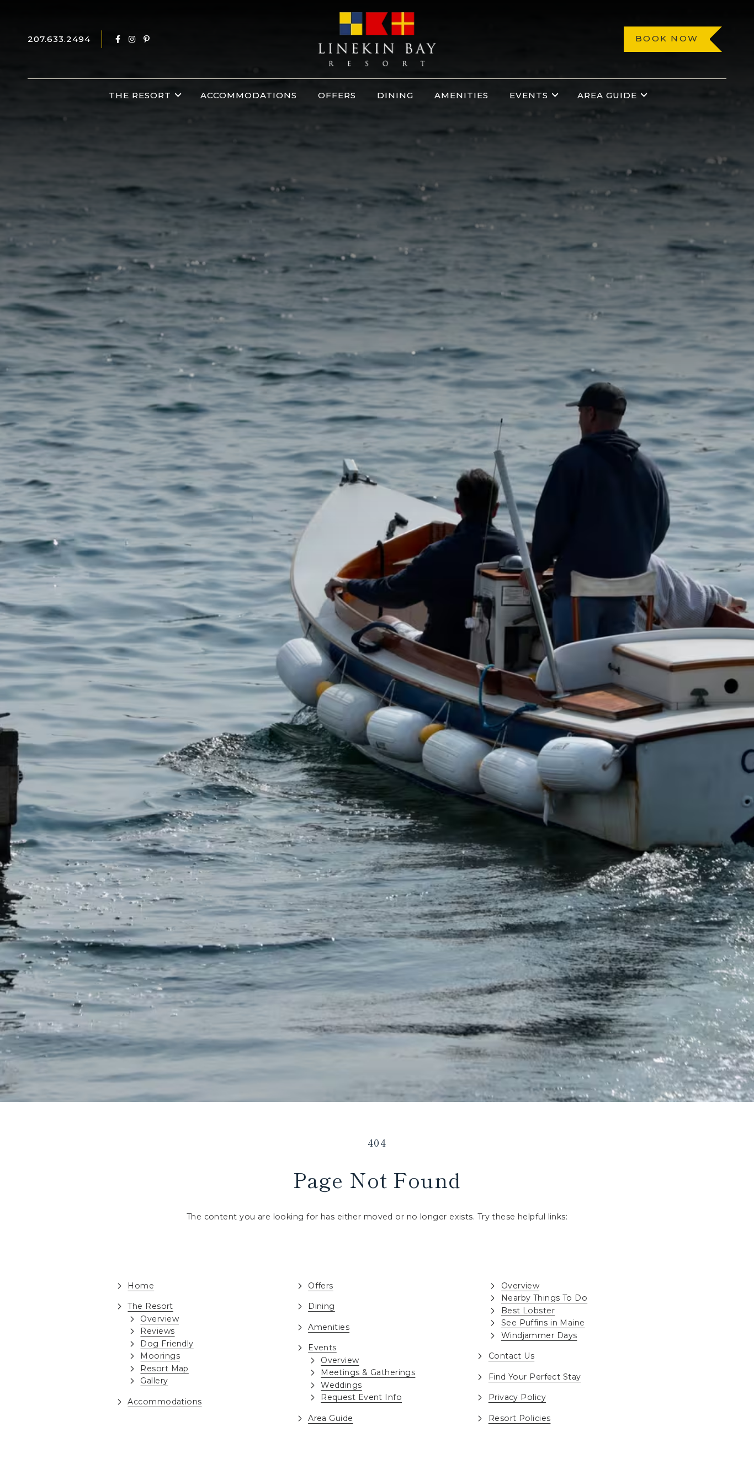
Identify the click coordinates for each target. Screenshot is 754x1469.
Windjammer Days (539, 1335)
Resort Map (164, 1368)
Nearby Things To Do (544, 1298)
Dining (395, 95)
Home (141, 1286)
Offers (337, 95)
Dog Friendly (166, 1344)
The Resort (140, 95)
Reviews (157, 1331)
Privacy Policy (517, 1397)
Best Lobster (528, 1311)
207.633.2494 (59, 39)
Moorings (160, 1356)
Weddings (341, 1385)
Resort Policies (519, 1418)
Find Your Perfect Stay (534, 1377)
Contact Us (511, 1356)
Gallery (154, 1381)
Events (528, 95)
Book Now (666, 38)
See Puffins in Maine (543, 1323)
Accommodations (248, 95)
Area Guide (607, 95)
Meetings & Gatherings (368, 1372)
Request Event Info (361, 1397)
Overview (159, 1319)
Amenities (461, 95)
